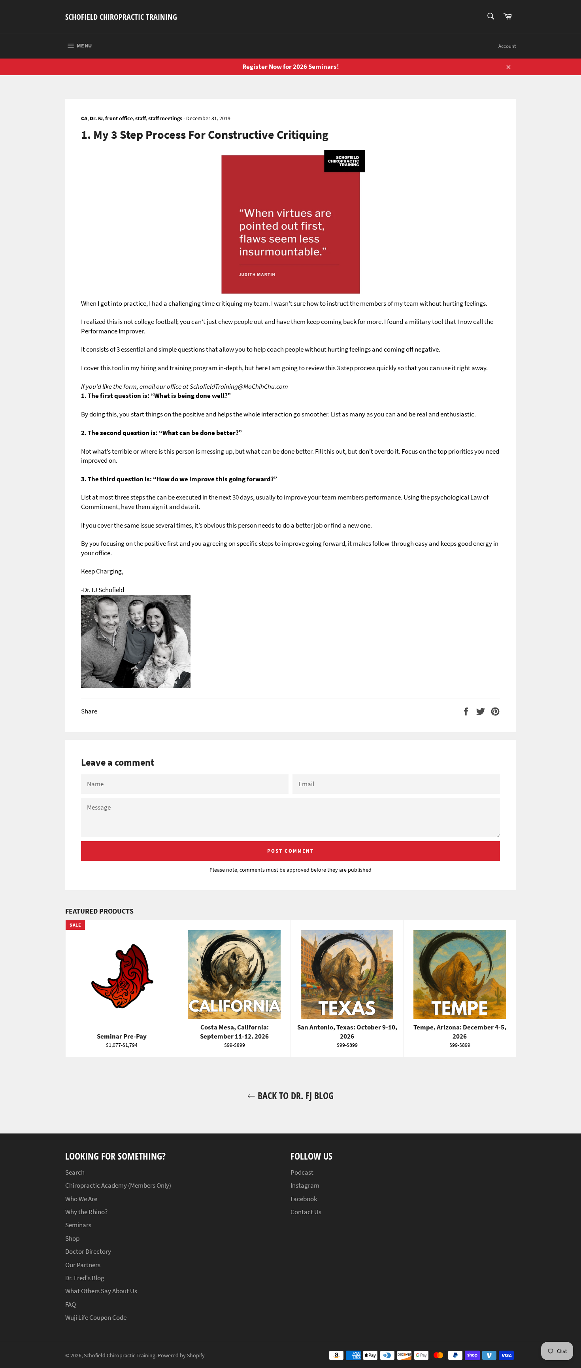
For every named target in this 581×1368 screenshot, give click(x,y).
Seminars (78, 1224)
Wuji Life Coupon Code (95, 1317)
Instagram (304, 1185)
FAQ (70, 1304)
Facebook (303, 1198)
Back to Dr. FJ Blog (294, 1095)
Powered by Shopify (181, 1355)
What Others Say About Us (101, 1291)
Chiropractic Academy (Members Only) (118, 1185)
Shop (72, 1238)
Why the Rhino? (86, 1211)
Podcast (301, 1172)
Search (75, 1172)
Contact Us (305, 1211)
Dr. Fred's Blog (84, 1277)
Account (507, 46)
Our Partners (82, 1264)
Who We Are (81, 1198)
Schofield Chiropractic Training (121, 16)
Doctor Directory (88, 1251)
